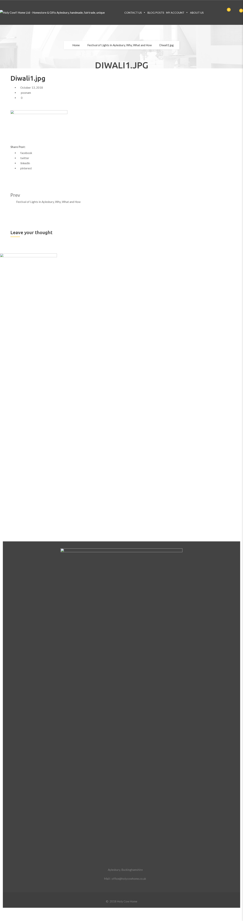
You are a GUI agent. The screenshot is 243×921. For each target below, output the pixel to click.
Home (76, 45)
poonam (26, 92)
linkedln (25, 163)
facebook (26, 153)
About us (197, 12)
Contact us (133, 12)
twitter (24, 158)
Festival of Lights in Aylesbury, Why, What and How (119, 45)
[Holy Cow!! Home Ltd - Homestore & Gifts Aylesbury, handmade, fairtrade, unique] (52, 12)
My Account (175, 12)
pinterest (26, 168)
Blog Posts (156, 12)
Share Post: (17, 147)
